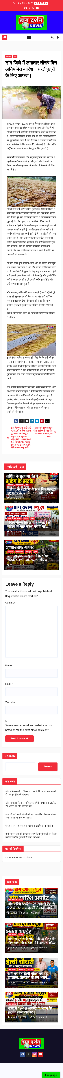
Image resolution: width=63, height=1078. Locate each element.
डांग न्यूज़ (26, 518)
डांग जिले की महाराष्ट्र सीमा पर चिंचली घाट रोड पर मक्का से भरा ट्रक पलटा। (42, 432)
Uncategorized (15, 900)
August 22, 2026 (20, 913)
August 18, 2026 (19, 1017)
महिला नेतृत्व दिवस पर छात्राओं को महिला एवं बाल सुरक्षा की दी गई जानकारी (29, 526)
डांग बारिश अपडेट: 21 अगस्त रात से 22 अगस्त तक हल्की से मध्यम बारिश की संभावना (31, 908)
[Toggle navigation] (29, 37)
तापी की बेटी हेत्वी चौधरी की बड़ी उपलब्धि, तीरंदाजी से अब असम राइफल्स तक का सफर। (28, 977)
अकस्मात (8, 56)
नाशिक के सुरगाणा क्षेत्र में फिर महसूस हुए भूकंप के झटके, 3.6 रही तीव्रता (31, 491)
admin (36, 913)
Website (10, 702)
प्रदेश (35, 552)
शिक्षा (32, 518)
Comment (12, 603)
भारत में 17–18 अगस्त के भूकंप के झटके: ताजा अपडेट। (30, 826)
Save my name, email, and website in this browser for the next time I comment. (28, 727)
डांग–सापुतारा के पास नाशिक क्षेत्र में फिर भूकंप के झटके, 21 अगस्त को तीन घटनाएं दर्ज (31, 942)
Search (10, 756)
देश (27, 485)
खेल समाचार (22, 969)
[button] (52, 37)
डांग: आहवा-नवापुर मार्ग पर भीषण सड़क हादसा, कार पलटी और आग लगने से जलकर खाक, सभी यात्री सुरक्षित (28, 561)
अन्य (15, 56)
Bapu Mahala (17, 498)
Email (9, 684)
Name (9, 665)
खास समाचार (19, 485)
